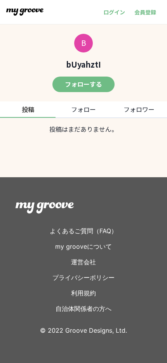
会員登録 (145, 12)
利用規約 (83, 293)
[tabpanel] (83, 129)
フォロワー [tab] (139, 109)
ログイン (114, 12)
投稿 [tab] (28, 109)
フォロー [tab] (83, 109)
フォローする (83, 84)
